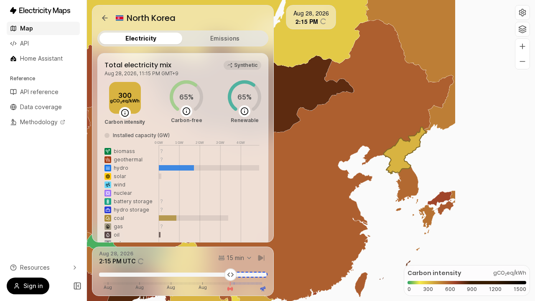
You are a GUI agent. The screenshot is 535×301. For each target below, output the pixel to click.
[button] (522, 12)
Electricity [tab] (140, 38)
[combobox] (235, 258)
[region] (311, 150)
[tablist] (182, 38)
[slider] (230, 275)
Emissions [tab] (224, 38)
